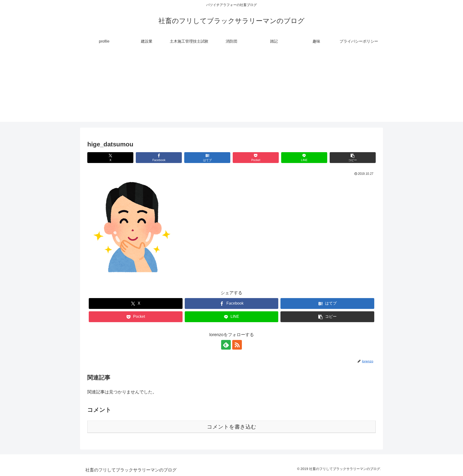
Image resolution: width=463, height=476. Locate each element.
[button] (353, 157)
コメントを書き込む (231, 427)
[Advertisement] (231, 88)
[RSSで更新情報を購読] (237, 345)
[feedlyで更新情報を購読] (226, 345)
